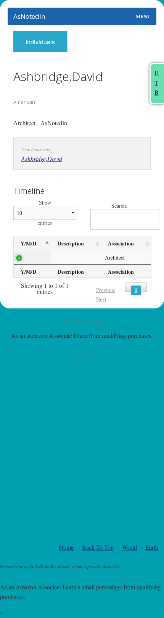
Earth (151, 547)
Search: (119, 206)
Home (66, 547)
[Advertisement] (82, 444)
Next (101, 299)
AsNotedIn (29, 16)
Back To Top (98, 547)
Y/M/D (28, 243)
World (129, 547)
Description (71, 243)
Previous (105, 290)
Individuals (40, 41)
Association (121, 243)
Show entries (45, 213)
